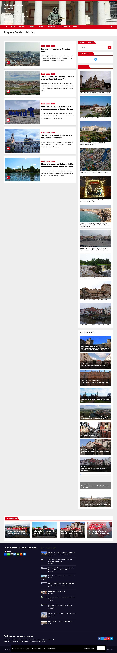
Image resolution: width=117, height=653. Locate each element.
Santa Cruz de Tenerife (94, 528)
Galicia (18, 528)
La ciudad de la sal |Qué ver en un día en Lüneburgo (95, 324)
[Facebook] (5, 554)
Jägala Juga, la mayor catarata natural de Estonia (94, 277)
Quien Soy (76, 26)
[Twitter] (14, 554)
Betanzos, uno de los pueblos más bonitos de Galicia (71, 533)
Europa (48, 46)
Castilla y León (92, 524)
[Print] (21, 554)
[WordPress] (11, 554)
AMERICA (21, 26)
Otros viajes (84, 67)
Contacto (66, 26)
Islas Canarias (92, 526)
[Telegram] (24, 554)
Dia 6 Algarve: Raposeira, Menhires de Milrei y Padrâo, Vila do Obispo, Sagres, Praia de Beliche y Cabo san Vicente (95, 225)
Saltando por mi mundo (18, 636)
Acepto (101, 648)
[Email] (18, 554)
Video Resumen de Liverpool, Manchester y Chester (95, 92)
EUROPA (31, 26)
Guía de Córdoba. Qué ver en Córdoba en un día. (94, 118)
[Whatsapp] (8, 554)
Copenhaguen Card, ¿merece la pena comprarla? (94, 172)
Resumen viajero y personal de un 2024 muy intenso (98, 533)
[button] (108, 26)
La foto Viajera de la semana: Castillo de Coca (93, 299)
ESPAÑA (41, 26)
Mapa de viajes (53, 26)
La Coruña (24, 528)
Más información (89, 648)
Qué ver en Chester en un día (56, 591)
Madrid (52, 46)
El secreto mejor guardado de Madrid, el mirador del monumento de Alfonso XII (57, 166)
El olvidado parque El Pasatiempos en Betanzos (44, 533)
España (43, 46)
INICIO (13, 26)
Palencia (99, 526)
